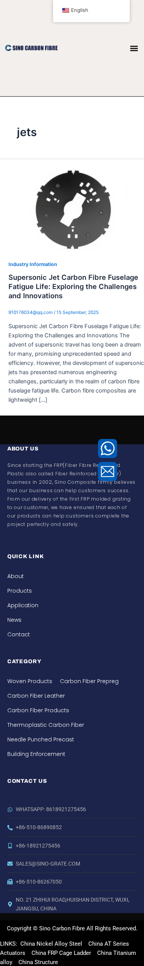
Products (19, 591)
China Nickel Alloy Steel (51, 943)
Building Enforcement (36, 754)
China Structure (37, 962)
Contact (18, 634)
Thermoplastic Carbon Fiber (45, 725)
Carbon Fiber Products (38, 710)
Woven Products (29, 681)
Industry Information (32, 264)
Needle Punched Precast (40, 739)
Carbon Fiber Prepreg (89, 681)
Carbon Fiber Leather (36, 696)
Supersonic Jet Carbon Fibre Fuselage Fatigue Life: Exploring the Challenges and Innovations (73, 286)
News (14, 620)
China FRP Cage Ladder (60, 953)
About (15, 576)
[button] (133, 48)
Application (22, 605)
